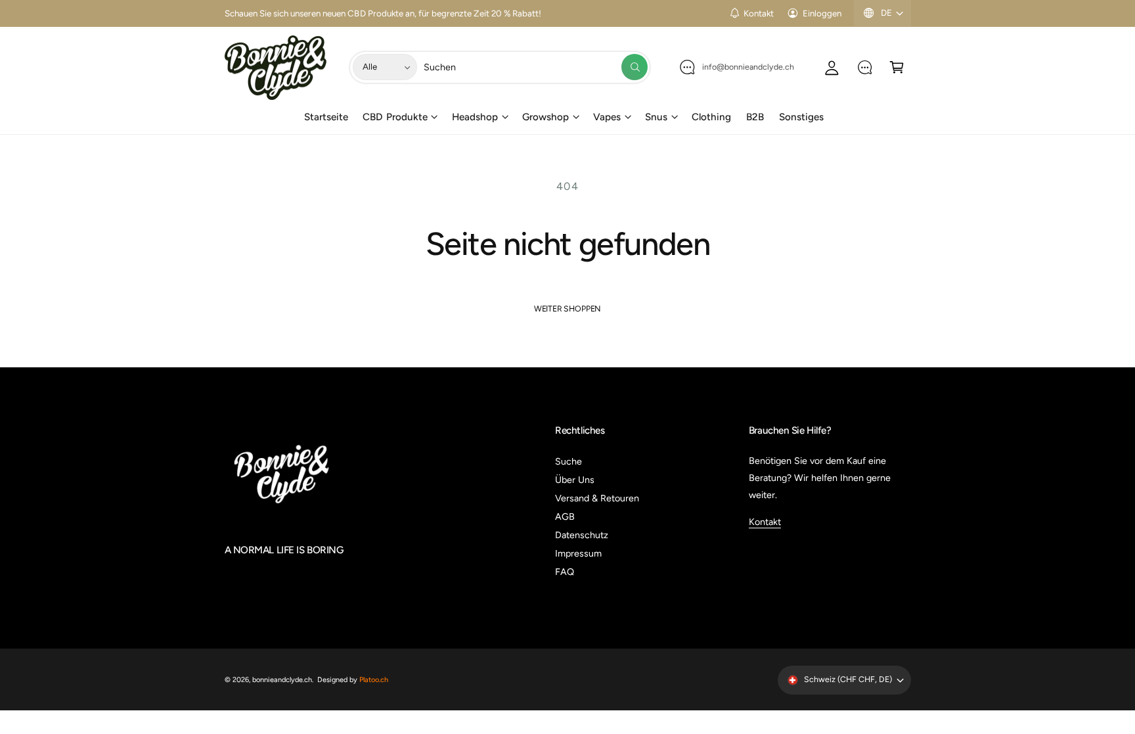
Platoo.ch (373, 680)
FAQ (564, 572)
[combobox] (535, 67)
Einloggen (822, 13)
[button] (897, 67)
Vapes (607, 117)
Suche (568, 461)
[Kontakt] (865, 67)
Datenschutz (581, 535)
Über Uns (574, 480)
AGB (565, 516)
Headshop (475, 117)
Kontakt (759, 13)
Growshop (545, 117)
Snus (656, 117)
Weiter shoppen (567, 308)
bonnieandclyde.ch (282, 680)
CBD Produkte (395, 117)
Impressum (578, 553)
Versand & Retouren (597, 498)
